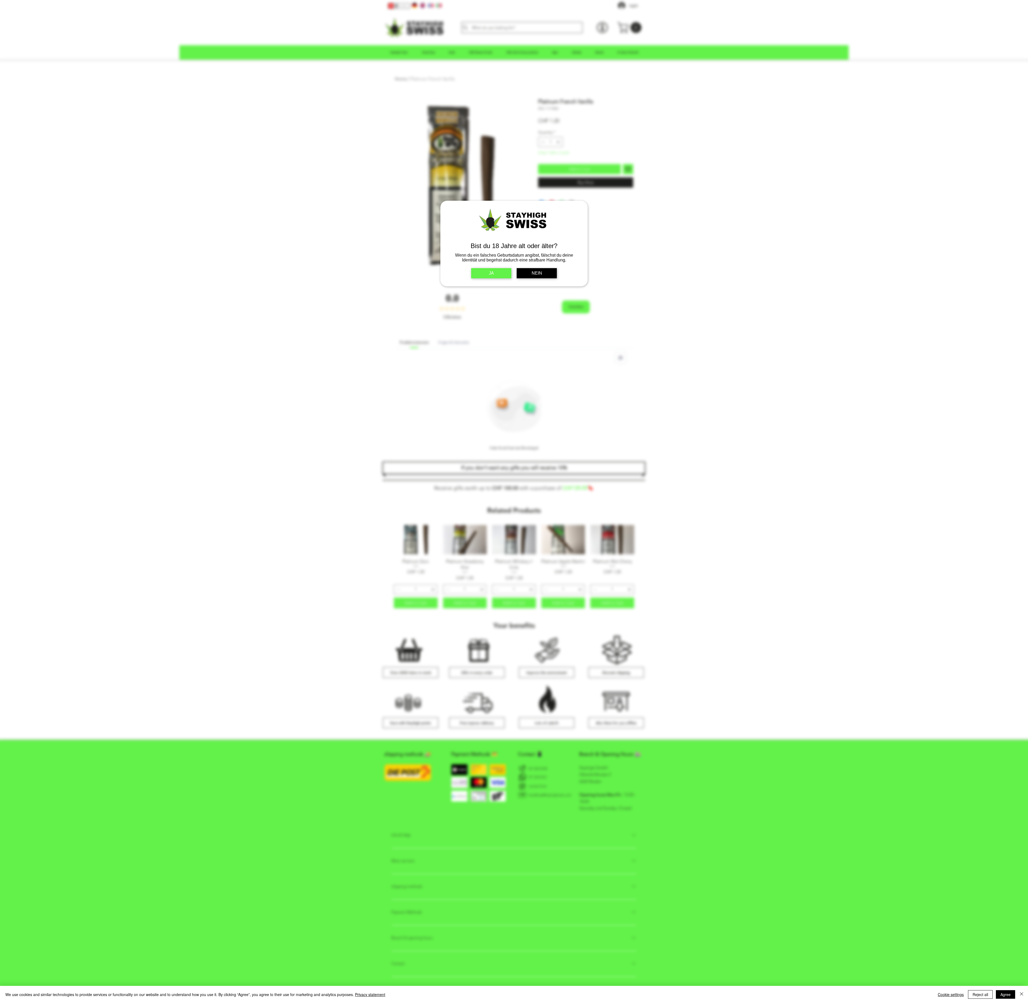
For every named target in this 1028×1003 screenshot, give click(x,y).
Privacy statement (370, 994)
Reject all (980, 994)
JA (491, 273)
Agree (1005, 994)
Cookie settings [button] (951, 994)
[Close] (1021, 994)
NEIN (537, 273)
